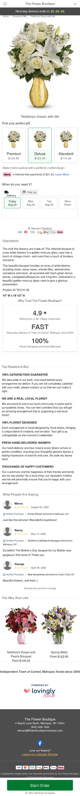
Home (6, 16)
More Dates (67, 202)
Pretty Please (35, 514)
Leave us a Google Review (40, 754)
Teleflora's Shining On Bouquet (44, 540)
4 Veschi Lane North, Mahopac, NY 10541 (40, 723)
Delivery (11, 195)
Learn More (62, 174)
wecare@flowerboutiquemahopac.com (40, 730)
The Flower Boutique (40, 3)
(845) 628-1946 (40, 727)
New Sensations (36, 574)
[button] (72, 787)
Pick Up (32, 192)
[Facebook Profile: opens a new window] (40, 743)
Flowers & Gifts (19, 16)
